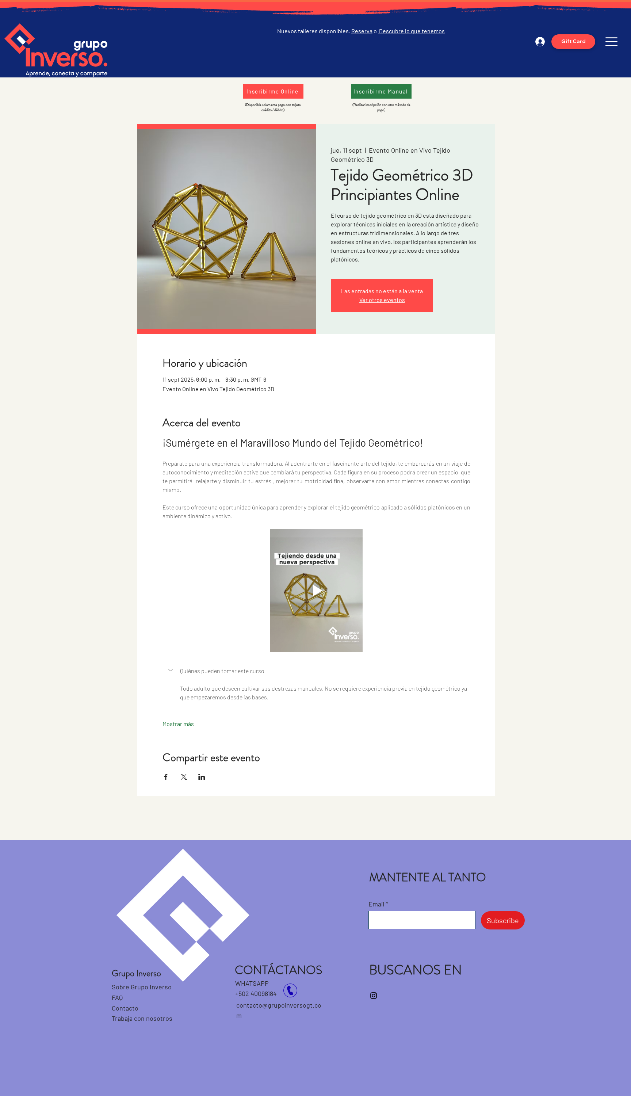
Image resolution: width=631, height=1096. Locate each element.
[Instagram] (373, 995)
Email (376, 904)
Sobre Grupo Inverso (142, 987)
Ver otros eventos (382, 299)
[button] (611, 41)
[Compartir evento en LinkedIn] (201, 777)
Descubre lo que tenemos (411, 30)
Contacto (126, 1008)
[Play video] (316, 590)
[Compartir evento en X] (183, 777)
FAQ (117, 997)
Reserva (361, 30)
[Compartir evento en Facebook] (165, 777)
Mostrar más (178, 723)
